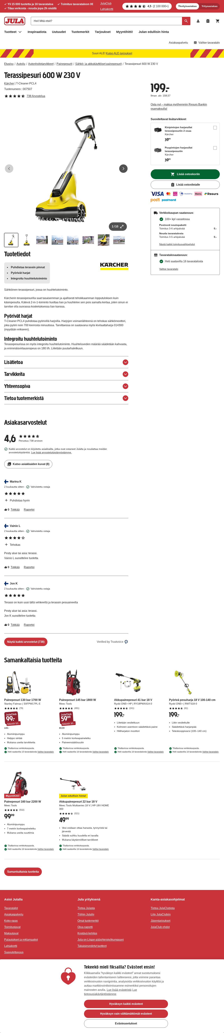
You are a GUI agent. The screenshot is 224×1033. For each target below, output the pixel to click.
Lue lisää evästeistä (119, 989)
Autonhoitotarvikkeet (41, 63)
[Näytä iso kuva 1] (66, 169)
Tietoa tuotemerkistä (24, 398)
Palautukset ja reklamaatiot (21, 939)
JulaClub (105, 3)
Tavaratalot (11, 908)
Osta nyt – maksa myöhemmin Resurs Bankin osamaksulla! (179, 106)
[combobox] (110, 21)
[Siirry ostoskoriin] (218, 21)
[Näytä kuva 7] (104, 240)
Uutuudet (59, 32)
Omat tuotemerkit (88, 920)
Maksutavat (11, 933)
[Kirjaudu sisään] (198, 21)
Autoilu (20, 63)
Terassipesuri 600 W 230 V (141, 63)
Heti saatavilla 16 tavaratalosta (86, 752)
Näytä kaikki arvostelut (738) (25, 641)
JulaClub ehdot (160, 926)
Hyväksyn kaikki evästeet (126, 1003)
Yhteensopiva (17, 386)
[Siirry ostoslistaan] (208, 21)
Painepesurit (64, 63)
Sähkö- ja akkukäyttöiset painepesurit (98, 63)
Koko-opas (11, 920)
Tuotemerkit (80, 32)
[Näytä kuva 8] (119, 240)
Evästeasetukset (126, 1023)
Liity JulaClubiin (161, 914)
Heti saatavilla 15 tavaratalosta (31, 752)
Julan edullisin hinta (154, 32)
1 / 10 (115, 226)
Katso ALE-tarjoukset (119, 53)
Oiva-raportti (85, 926)
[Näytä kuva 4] (57, 240)
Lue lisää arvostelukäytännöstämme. (51, 452)
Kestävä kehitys (87, 933)
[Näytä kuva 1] (11, 240)
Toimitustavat (12, 926)
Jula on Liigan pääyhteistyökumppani (101, 939)
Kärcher (9, 83)
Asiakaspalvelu (178, 42)
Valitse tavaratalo (209, 42)
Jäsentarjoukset (160, 920)
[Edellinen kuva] (9, 168)
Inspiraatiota (37, 32)
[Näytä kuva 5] (73, 240)
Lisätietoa (13, 362)
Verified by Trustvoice (110, 641)
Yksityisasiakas (187, 6)
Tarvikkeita (14, 374)
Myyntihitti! (124, 32)
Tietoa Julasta (86, 908)
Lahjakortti (106, 9)
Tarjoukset (103, 32)
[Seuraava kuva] (123, 168)
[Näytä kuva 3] (42, 240)
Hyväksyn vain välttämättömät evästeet (126, 1013)
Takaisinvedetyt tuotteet (92, 945)
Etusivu (8, 63)
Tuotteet (10, 32)
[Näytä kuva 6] (88, 240)
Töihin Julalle (86, 914)
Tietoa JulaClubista (163, 908)
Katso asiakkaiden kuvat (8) (31, 464)
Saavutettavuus (13, 952)
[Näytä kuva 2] (27, 240)
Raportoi (29, 509)
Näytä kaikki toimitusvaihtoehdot (177, 244)
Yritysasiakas (210, 6)
